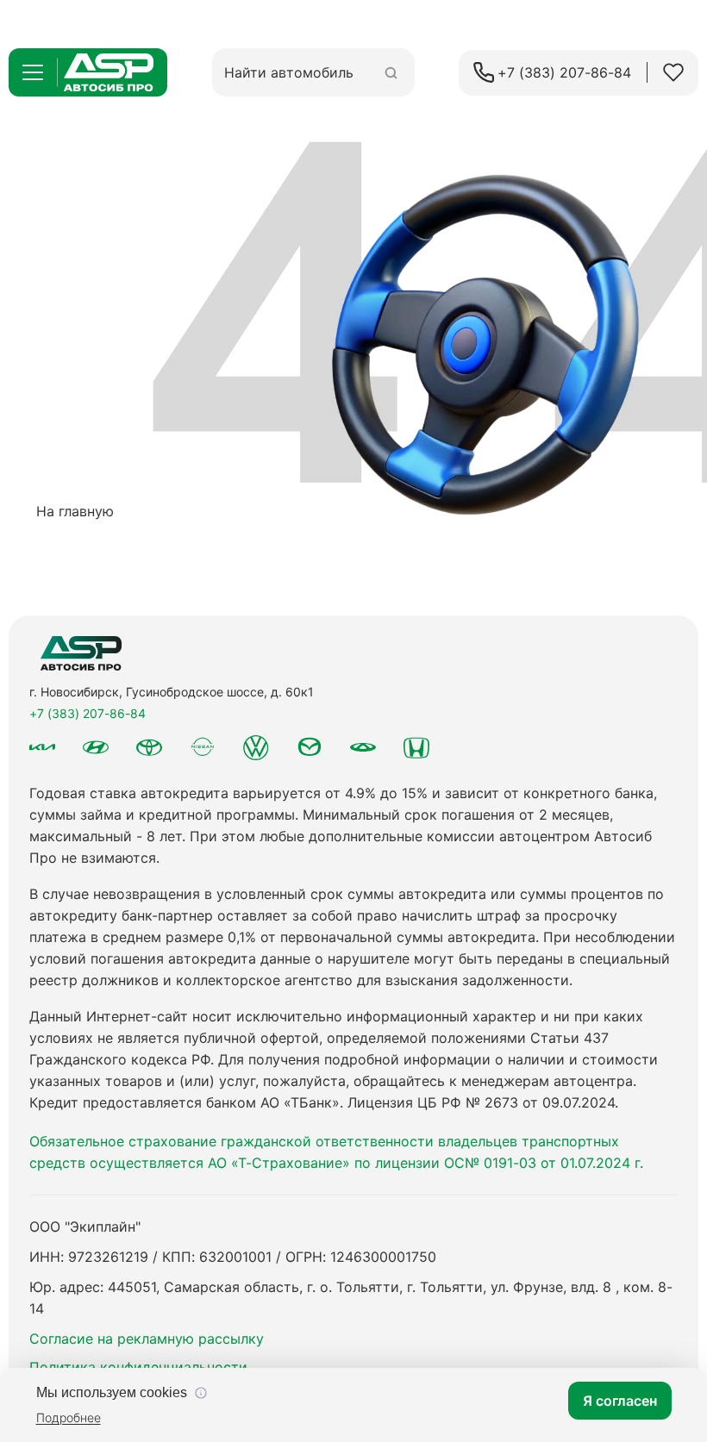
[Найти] (391, 72)
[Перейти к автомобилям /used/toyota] (149, 747)
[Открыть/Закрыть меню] (33, 72)
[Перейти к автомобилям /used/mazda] (309, 747)
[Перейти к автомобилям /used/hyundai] (96, 747)
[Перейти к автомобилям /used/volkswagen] (256, 747)
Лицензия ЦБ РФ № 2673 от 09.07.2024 (481, 1102)
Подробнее (68, 1417)
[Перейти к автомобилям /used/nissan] (203, 746)
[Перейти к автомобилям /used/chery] (363, 747)
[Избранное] (673, 72)
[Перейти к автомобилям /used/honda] (416, 747)
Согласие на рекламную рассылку (146, 1338)
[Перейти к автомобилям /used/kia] (42, 747)
